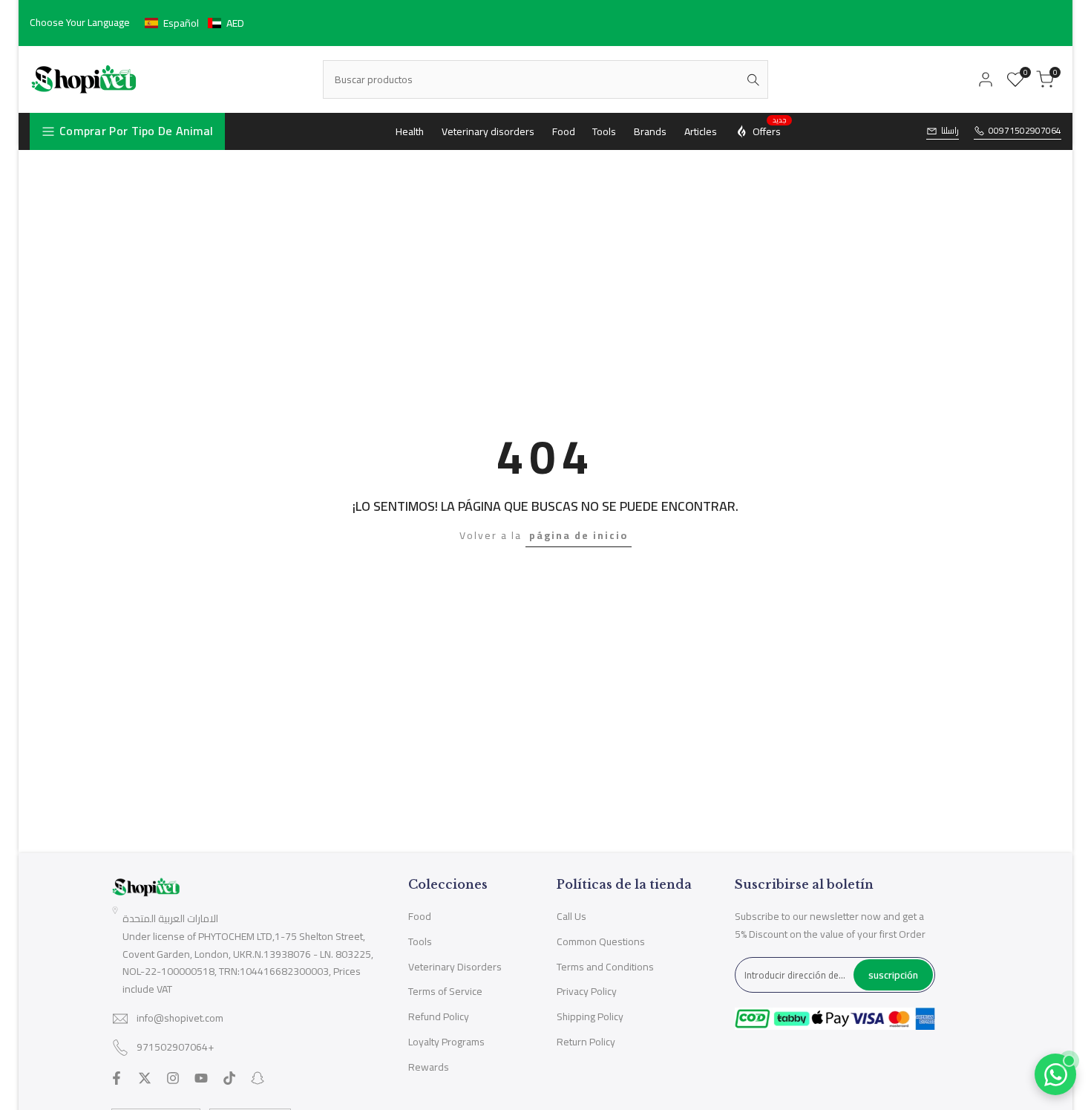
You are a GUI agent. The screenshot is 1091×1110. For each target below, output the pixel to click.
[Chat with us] (1055, 1074)
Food (419, 916)
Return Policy (586, 1041)
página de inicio (578, 535)
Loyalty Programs (446, 1041)
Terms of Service (445, 991)
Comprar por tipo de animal (136, 131)
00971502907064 (1025, 131)
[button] (194, 23)
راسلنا (950, 131)
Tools (420, 941)
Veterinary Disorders (455, 966)
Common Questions (601, 941)
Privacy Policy (587, 991)
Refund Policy (438, 1016)
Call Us (571, 916)
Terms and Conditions (605, 966)
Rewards (428, 1067)
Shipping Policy (590, 1016)
